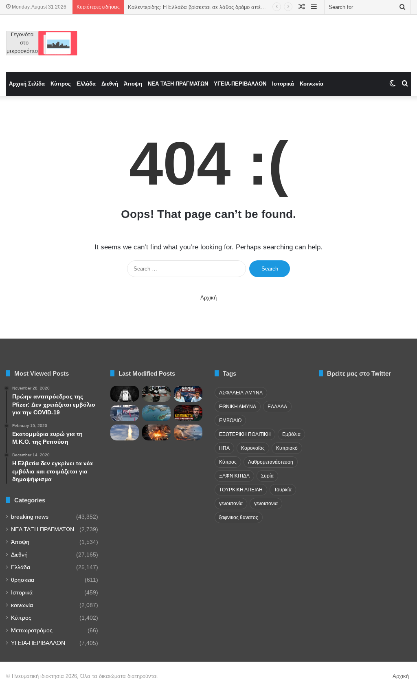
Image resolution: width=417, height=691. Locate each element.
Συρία (267, 476)
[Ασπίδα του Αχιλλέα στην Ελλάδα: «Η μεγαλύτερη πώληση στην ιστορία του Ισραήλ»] (124, 432)
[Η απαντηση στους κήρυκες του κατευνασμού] (156, 413)
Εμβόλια (291, 434)
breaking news (29, 517)
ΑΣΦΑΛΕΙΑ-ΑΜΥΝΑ (241, 393)
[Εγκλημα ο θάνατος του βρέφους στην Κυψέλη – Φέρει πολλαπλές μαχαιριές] (156, 394)
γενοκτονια (266, 503)
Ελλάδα (86, 84)
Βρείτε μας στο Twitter (359, 373)
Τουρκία (283, 490)
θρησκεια (22, 580)
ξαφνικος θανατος (238, 517)
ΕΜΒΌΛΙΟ (230, 420)
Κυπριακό (287, 448)
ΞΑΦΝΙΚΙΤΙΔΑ (234, 476)
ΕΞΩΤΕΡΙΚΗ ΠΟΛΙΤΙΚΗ (245, 434)
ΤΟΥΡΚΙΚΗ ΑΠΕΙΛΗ (241, 490)
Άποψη (133, 84)
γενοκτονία (231, 503)
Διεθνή (109, 84)
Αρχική (208, 298)
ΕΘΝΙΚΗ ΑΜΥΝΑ (237, 406)
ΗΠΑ (224, 448)
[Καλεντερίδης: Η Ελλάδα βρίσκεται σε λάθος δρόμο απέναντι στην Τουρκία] (188, 394)
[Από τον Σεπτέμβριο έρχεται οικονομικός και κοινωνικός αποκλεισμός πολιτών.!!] (124, 394)
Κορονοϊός (253, 448)
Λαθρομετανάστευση (270, 462)
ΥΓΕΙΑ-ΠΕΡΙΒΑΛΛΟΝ (240, 84)
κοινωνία (22, 605)
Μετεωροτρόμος (32, 630)
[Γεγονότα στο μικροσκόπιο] (41, 43)
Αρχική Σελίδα (27, 84)
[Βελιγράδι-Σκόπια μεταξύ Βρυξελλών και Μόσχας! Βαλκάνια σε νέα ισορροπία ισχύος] (188, 432)
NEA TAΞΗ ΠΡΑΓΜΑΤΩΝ (178, 84)
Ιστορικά (283, 84)
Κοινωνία (311, 84)
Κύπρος (60, 84)
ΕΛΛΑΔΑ (277, 406)
